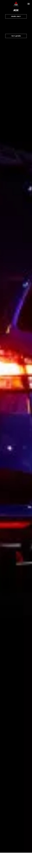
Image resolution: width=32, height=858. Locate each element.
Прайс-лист (16, 16)
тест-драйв (16, 36)
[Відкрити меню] (28, 4)
